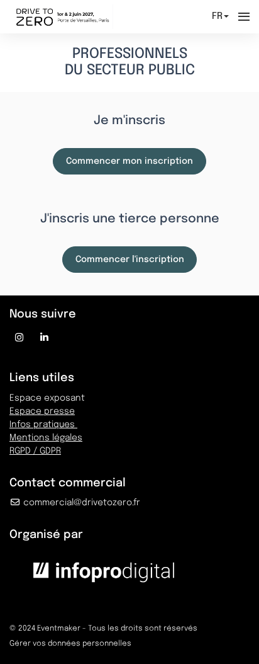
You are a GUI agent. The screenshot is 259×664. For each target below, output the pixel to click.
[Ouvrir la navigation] (244, 16)
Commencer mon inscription (129, 161)
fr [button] (217, 16)
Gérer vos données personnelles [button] (70, 644)
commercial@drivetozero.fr (80, 502)
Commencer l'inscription (129, 259)
